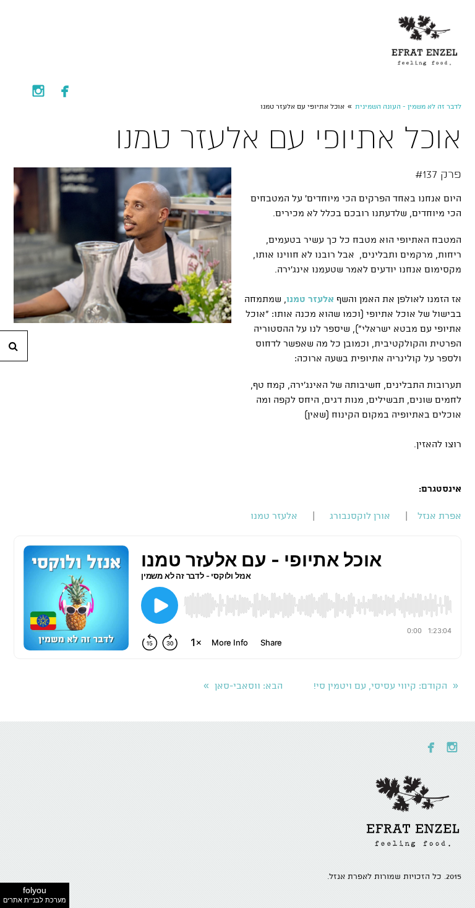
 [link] (64, 91)
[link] (424, 37)
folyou (34, 894)
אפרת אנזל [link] (439, 516)
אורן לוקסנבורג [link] (360, 516)
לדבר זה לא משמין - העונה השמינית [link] (408, 107)
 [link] (38, 91)
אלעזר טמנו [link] (275, 516)
